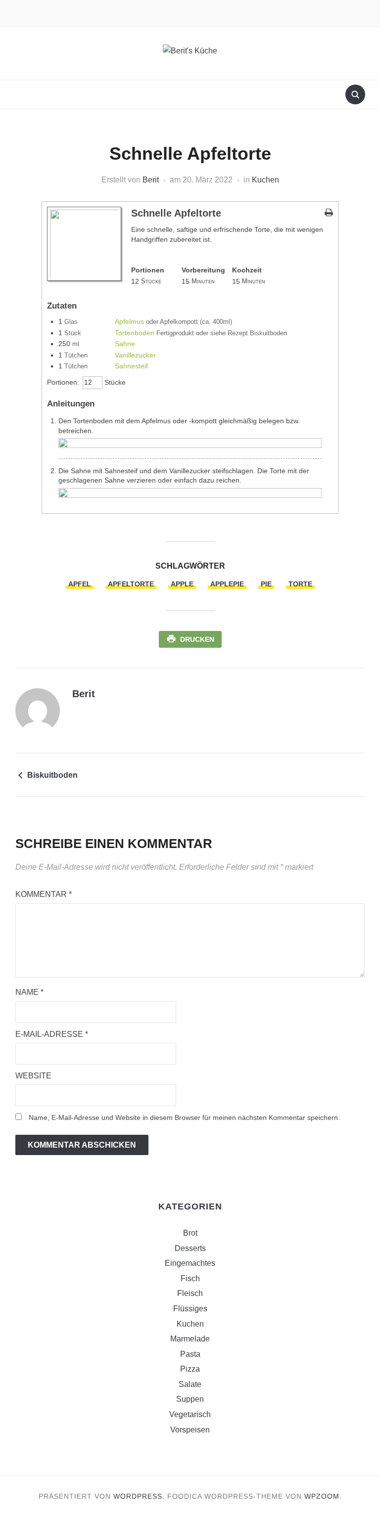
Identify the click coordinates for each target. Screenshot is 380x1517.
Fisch (190, 1278)
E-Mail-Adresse (51, 1034)
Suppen (190, 1399)
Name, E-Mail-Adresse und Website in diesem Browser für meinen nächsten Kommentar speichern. (184, 1117)
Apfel (79, 584)
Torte (300, 584)
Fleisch (190, 1293)
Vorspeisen (190, 1430)
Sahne (125, 344)
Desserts (190, 1248)
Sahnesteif (131, 366)
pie (266, 584)
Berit (150, 180)
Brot (190, 1233)
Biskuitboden (52, 775)
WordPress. (139, 1496)
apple (182, 584)
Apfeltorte (131, 584)
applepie (227, 584)
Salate (190, 1384)
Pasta (190, 1354)
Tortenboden (134, 333)
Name (29, 992)
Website (33, 1075)
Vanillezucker (135, 355)
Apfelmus (129, 321)
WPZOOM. (323, 1496)
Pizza (190, 1369)
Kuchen (265, 180)
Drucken (197, 639)
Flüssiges (190, 1308)
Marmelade (190, 1339)
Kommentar (43, 894)
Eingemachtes (190, 1263)
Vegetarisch (190, 1414)
